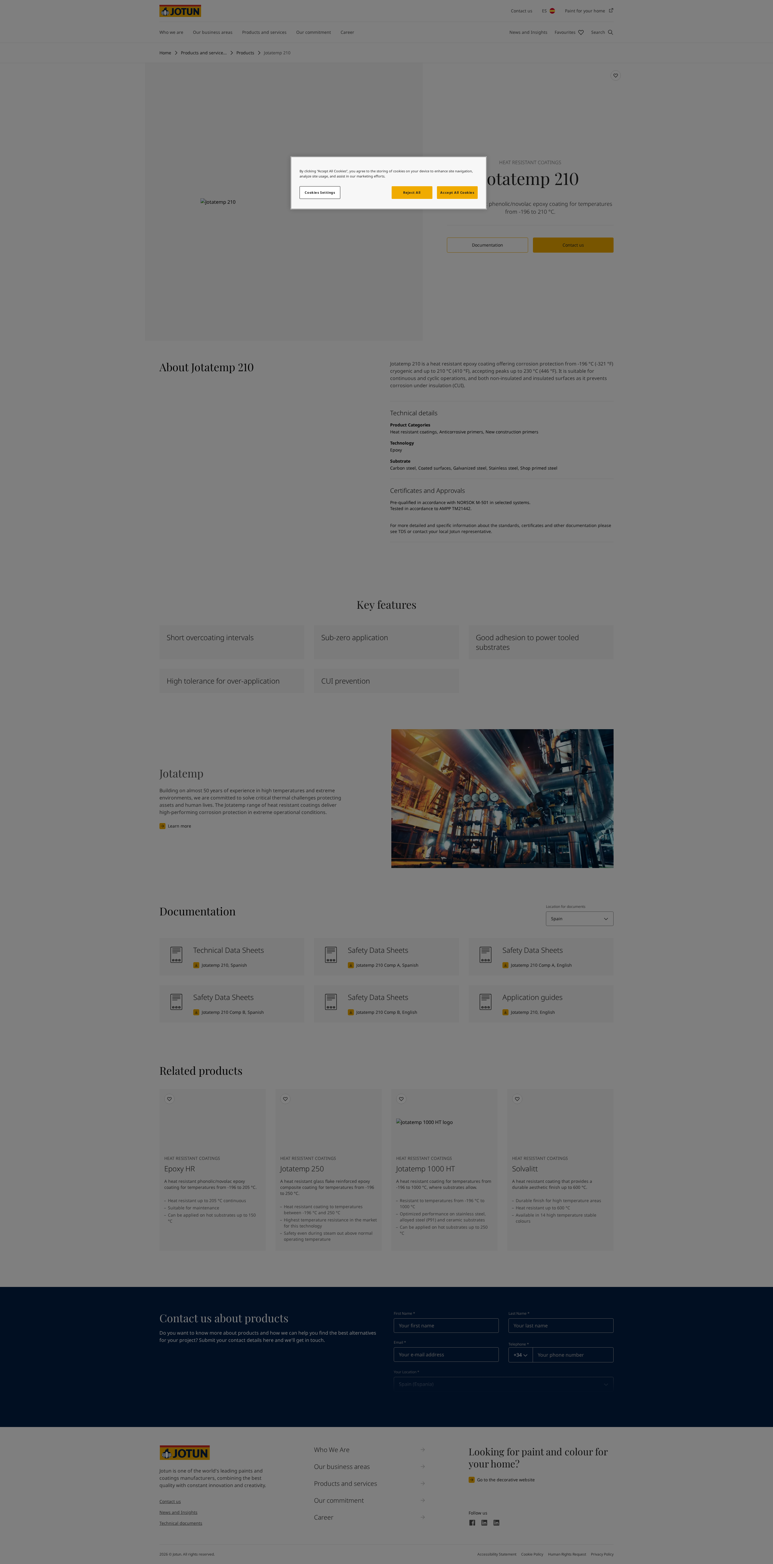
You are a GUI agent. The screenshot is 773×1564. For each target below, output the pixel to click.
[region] (388, 182)
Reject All (412, 192)
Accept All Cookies (457, 192)
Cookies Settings (320, 192)
